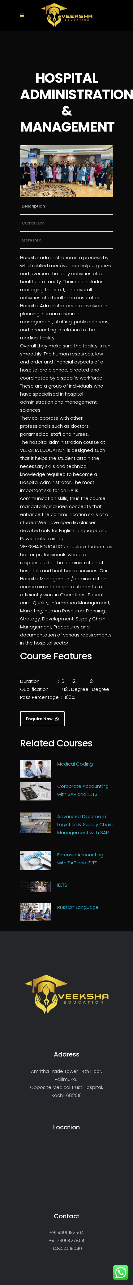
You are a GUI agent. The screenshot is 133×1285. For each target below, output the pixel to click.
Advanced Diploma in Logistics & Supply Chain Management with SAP (85, 824)
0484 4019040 (66, 1248)
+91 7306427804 (66, 1240)
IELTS (62, 885)
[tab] (66, 206)
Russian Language (78, 907)
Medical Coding (75, 764)
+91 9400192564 (66, 1232)
